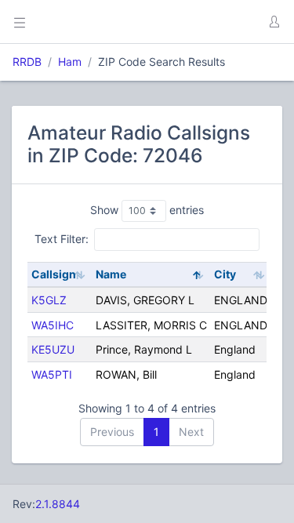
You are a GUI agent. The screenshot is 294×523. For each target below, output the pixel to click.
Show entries (147, 209)
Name (111, 274)
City (225, 274)
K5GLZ (49, 300)
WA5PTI (51, 374)
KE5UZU (52, 349)
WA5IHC (52, 325)
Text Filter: (61, 238)
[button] (273, 22)
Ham (70, 61)
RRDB (27, 61)
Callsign (53, 274)
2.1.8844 (57, 503)
